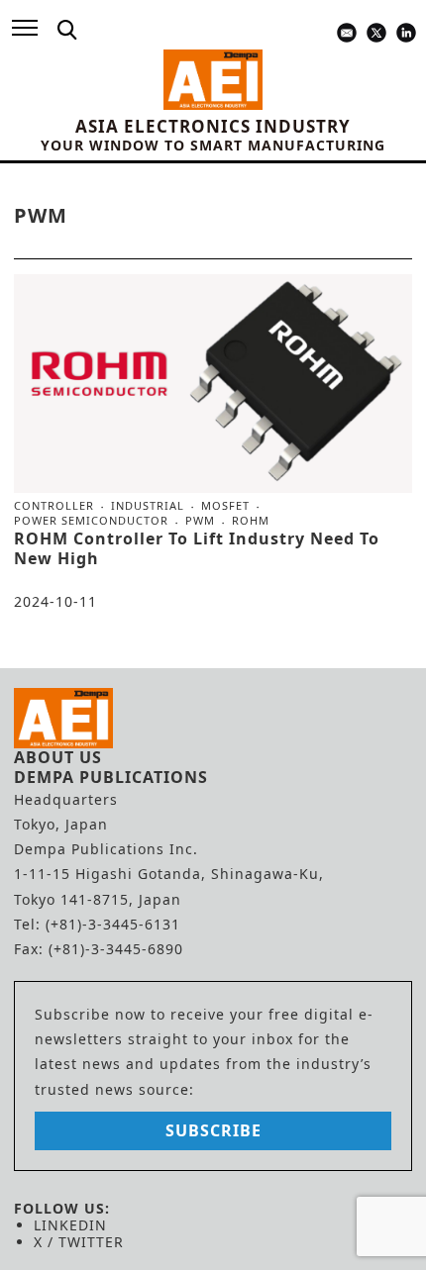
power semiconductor (91, 521)
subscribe (213, 1130)
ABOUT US (58, 757)
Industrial (147, 506)
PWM (200, 521)
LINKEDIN (70, 1225)
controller (54, 506)
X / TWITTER (79, 1241)
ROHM (250, 520)
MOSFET (225, 506)
